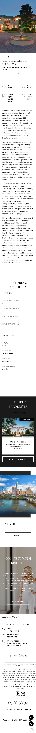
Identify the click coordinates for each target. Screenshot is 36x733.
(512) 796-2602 (12, 637)
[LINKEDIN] (21, 703)
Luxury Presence (23, 709)
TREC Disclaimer (20, 665)
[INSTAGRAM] (15, 703)
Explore (18, 535)
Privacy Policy (27, 720)
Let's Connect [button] (18, 602)
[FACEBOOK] (10, 703)
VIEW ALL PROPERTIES (18, 459)
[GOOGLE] (26, 703)
